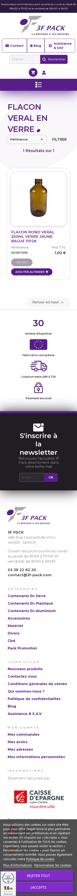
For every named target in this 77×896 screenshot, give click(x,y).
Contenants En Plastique (30, 603)
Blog (37, 46)
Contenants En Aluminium (32, 611)
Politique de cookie (40, 859)
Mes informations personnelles (36, 757)
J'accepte (38, 887)
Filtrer (59, 139)
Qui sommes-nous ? (26, 691)
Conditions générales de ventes (37, 684)
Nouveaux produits (25, 669)
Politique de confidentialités (34, 699)
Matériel (15, 626)
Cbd (11, 641)
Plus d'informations (17, 865)
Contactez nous (22, 676)
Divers (13, 633)
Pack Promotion (22, 648)
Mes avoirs (17, 742)
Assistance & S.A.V (25, 714)
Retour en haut (49, 302)
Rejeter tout (38, 875)
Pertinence (27, 139)
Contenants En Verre (27, 596)
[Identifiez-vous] (44, 72)
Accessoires (19, 618)
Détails (21, 262)
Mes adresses (20, 749)
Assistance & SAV (63, 46)
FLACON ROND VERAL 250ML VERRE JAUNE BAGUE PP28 (33, 236)
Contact (17, 46)
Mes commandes (23, 734)
